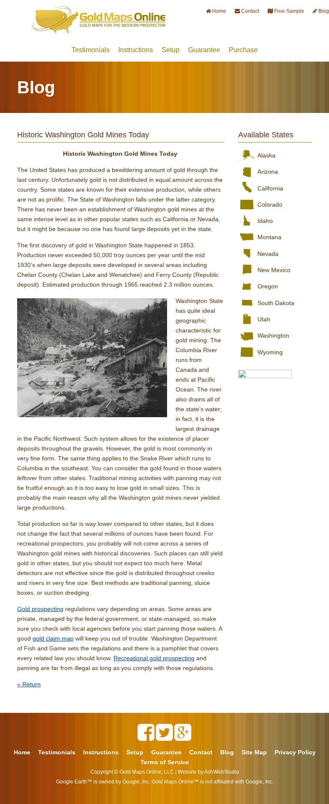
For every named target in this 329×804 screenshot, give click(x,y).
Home (22, 752)
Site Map (254, 752)
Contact (200, 752)
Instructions (135, 49)
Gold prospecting (40, 608)
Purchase (243, 49)
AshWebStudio (221, 772)
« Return (29, 684)
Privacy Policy (295, 752)
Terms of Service (165, 762)
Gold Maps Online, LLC (147, 772)
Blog (227, 752)
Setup (170, 49)
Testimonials (91, 49)
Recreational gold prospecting (154, 658)
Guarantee (204, 49)
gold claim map (53, 638)
